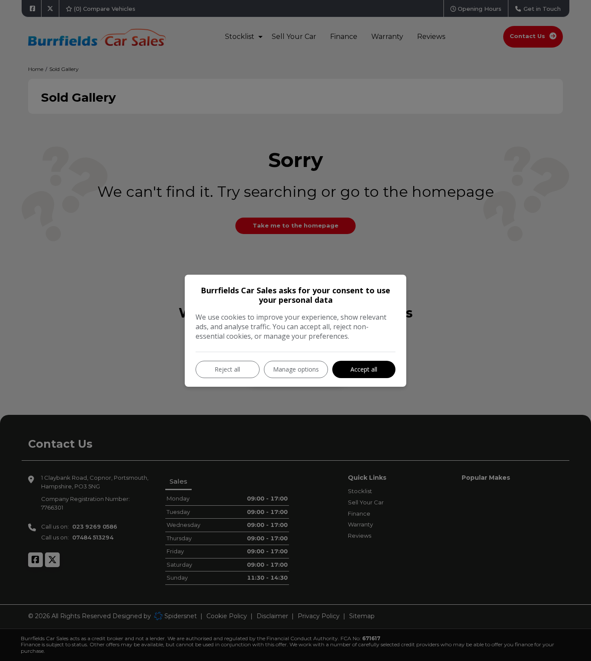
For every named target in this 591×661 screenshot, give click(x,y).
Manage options (296, 369)
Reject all (227, 369)
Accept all (363, 369)
